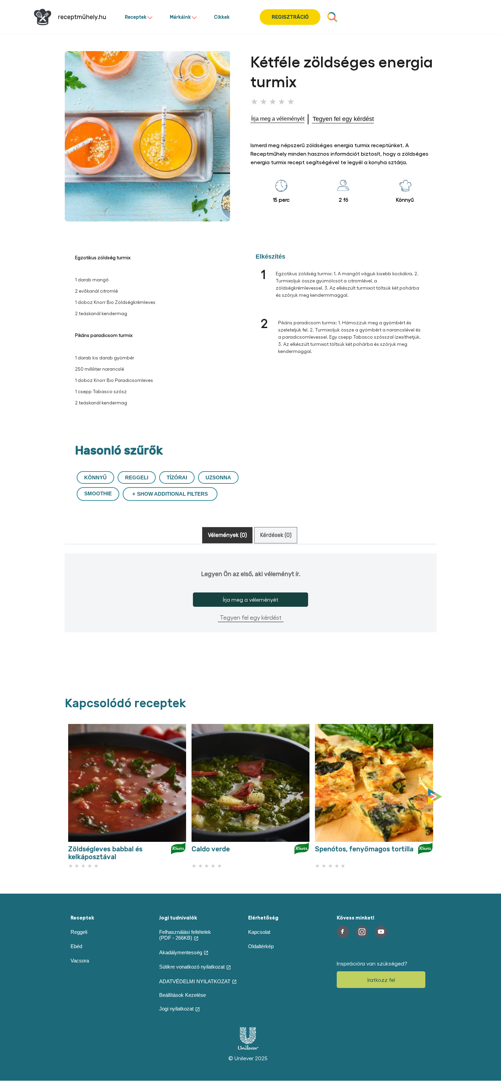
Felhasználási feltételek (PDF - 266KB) (185, 935)
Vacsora (80, 960)
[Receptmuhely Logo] (42, 17)
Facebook (343, 932)
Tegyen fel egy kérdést (251, 617)
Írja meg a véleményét (250, 599)
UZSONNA (218, 477)
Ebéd (76, 946)
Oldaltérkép (261, 946)
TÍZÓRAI (177, 477)
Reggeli (79, 932)
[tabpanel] (251, 603)
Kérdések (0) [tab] (275, 535)
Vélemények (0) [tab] (227, 535)
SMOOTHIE (98, 493)
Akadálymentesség (180, 952)
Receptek (136, 17)
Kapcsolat (259, 932)
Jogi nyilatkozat (176, 1008)
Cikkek (222, 17)
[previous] (66, 796)
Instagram (362, 932)
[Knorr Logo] (178, 851)
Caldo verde (211, 849)
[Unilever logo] (248, 1048)
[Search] (332, 17)
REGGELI (136, 477)
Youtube (381, 932)
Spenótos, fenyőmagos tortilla (364, 849)
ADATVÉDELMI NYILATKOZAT (194, 981)
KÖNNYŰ (95, 477)
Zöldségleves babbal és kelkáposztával (105, 853)
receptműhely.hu (82, 17)
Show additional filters (172, 494)
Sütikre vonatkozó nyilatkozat (192, 967)
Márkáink (180, 17)
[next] (436, 796)
